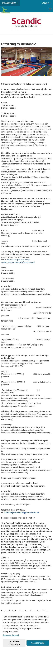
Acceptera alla (37, 643)
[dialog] (26, 630)
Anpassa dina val (11, 635)
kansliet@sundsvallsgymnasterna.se (21, 512)
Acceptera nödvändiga (14, 643)
